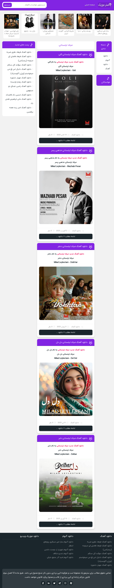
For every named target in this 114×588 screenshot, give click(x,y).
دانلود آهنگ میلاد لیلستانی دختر (72, 246)
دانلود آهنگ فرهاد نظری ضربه (19, 52)
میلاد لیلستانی (62, 62)
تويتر (54, 583)
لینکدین (49, 583)
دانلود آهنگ (75, 135)
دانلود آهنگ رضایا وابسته (20, 82)
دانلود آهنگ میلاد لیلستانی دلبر (73, 438)
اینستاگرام (65, 583)
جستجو (7, 5)
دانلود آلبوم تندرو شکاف (63, 553)
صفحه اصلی (90, 5)
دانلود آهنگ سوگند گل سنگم (19, 65)
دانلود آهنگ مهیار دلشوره (20, 78)
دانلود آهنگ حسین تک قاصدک (18, 95)
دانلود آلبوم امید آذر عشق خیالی (60, 557)
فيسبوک (43, 583)
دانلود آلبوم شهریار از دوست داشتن (58, 549)
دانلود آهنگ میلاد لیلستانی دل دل (71, 342)
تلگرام (60, 583)
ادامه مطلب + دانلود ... (65, 140)
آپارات (71, 583)
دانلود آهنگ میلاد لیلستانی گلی (73, 54)
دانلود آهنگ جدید (76, 62)
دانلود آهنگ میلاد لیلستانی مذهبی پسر (69, 150)
